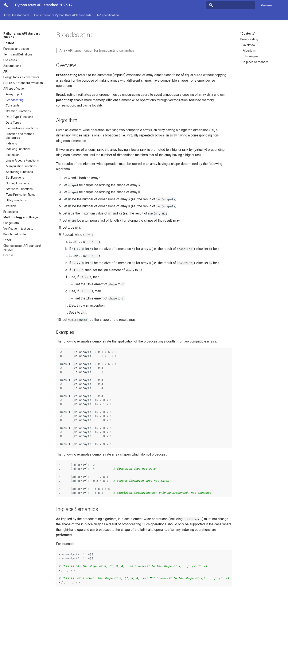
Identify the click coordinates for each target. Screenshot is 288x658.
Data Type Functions (19, 117)
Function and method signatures (20, 135)
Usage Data (11, 223)
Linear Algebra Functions (22, 160)
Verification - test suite (18, 228)
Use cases (10, 60)
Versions (266, 5)
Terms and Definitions (17, 54)
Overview (249, 45)
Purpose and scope (16, 48)
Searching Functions (19, 172)
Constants (13, 105)
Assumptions (12, 65)
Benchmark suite (14, 234)
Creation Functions (18, 111)
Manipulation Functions (21, 166)
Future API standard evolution (23, 83)
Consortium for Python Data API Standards (62, 15)
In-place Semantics (255, 62)
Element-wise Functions (22, 128)
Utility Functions (16, 200)
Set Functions (15, 177)
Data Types (13, 122)
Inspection (13, 154)
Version (11, 206)
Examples (251, 56)
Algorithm (249, 50)
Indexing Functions (18, 149)
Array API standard (16, 15)
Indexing (11, 143)
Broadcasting (15, 100)
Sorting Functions (17, 183)
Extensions (10, 211)
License (8, 255)
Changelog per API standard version (22, 247)
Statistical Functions (19, 189)
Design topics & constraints (21, 77)
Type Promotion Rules (20, 194)
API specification (108, 15)
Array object (14, 94)
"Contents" (247, 33)
